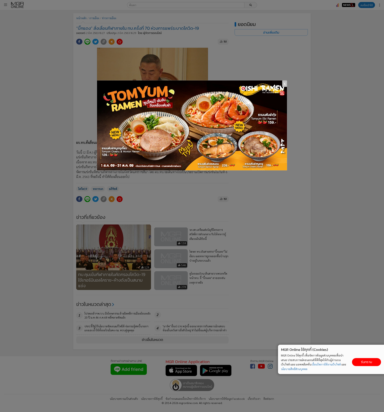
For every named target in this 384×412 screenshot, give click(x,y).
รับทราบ (366, 361)
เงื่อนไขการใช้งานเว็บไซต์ (326, 364)
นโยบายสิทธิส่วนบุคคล (294, 369)
